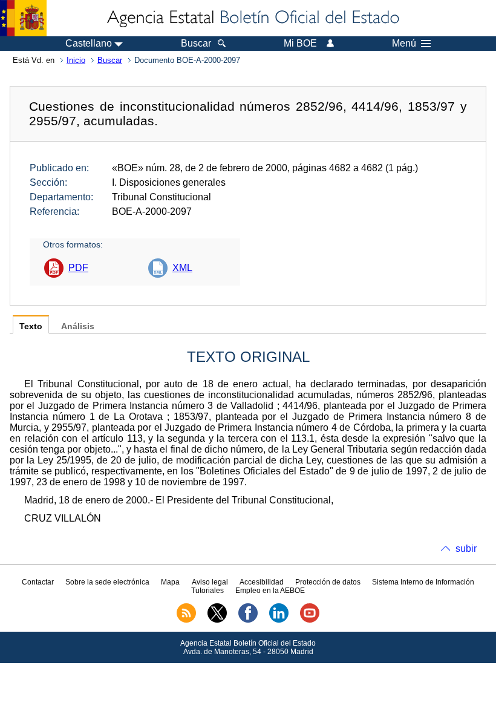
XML (182, 268)
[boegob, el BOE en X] (217, 620)
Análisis (77, 326)
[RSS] (186, 620)
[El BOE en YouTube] (309, 620)
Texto (30, 326)
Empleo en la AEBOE (270, 590)
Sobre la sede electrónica (107, 582)
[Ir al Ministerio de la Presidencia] (23, 18)
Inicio (76, 60)
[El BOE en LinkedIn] (279, 620)
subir (466, 548)
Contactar (38, 582)
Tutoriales (207, 590)
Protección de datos (328, 582)
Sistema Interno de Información (423, 582)
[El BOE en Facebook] (248, 620)
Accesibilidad (262, 582)
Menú (404, 43)
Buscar (109, 60)
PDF (78, 268)
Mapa (170, 582)
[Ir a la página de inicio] (252, 18)
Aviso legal (210, 582)
